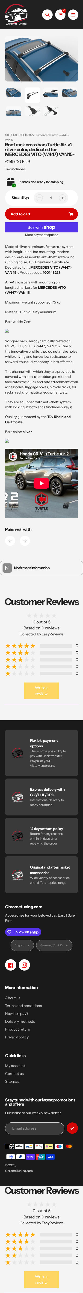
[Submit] (72, 1128)
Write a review (41, 690)
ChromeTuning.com (19, 1171)
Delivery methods (20, 1021)
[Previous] (10, 541)
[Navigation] (73, 14)
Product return (17, 1029)
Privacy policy (17, 1037)
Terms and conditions (23, 1005)
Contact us (14, 1073)
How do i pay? (16, 1013)
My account (15, 1065)
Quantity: (20, 197)
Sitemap (12, 1081)
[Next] (25, 541)
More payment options (41, 235)
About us (12, 997)
